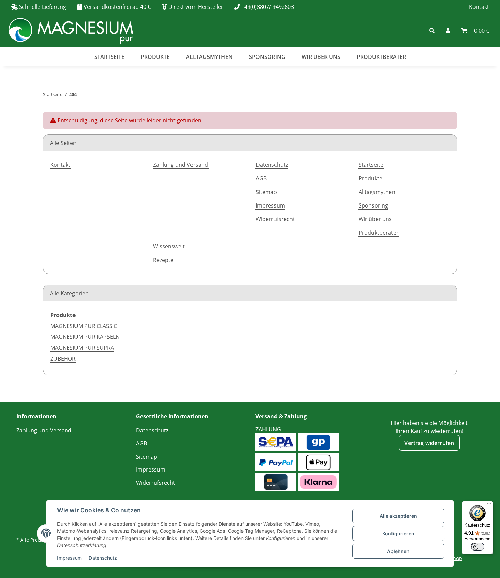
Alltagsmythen (209, 57)
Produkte (155, 57)
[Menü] (489, 505)
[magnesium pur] (70, 30)
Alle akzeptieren (398, 516)
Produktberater (381, 57)
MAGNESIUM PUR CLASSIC (83, 326)
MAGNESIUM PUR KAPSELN (85, 337)
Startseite (109, 57)
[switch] (477, 547)
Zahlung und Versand (180, 164)
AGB (261, 178)
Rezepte (163, 260)
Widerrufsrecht (275, 219)
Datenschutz (103, 558)
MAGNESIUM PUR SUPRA (82, 347)
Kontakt (479, 7)
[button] (389, 30)
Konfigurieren (398, 533)
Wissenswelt (169, 246)
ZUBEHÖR (63, 358)
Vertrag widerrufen (429, 443)
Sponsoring (267, 57)
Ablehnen (398, 551)
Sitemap (266, 192)
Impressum (69, 558)
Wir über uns (321, 57)
